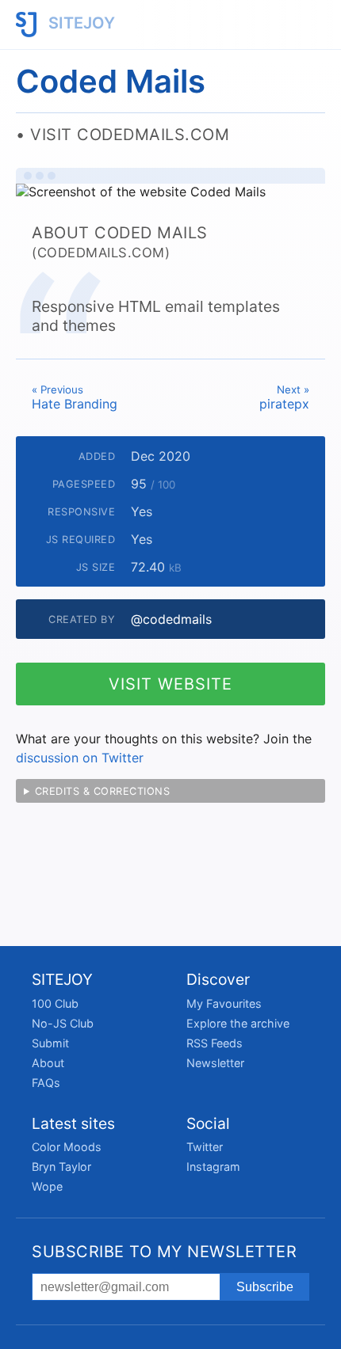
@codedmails (171, 619)
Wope (47, 1186)
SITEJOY (79, 22)
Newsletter (215, 1063)
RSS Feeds (214, 1043)
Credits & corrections (102, 791)
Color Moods (67, 1146)
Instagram (213, 1166)
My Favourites (224, 1003)
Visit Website (170, 684)
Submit (50, 1043)
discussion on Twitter (80, 758)
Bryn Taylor (61, 1166)
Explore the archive (237, 1023)
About (48, 1063)
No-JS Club (63, 1023)
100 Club (55, 1003)
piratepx (284, 397)
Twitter (204, 1146)
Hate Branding (74, 397)
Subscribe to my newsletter (164, 1251)
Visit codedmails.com (129, 134)
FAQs (46, 1082)
